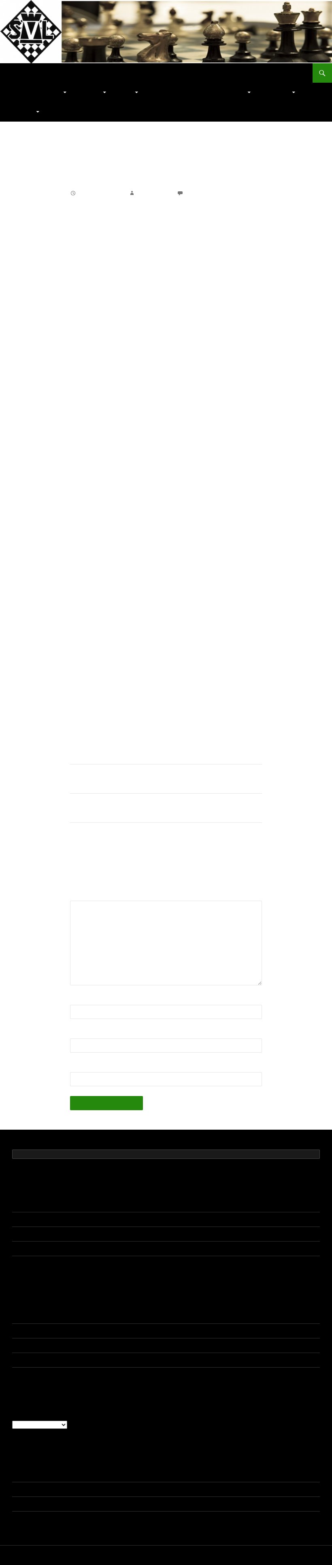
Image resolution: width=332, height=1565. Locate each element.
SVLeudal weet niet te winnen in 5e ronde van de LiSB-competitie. (96, 1263)
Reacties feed (29, 1504)
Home (19, 92)
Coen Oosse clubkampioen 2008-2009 (122, 779)
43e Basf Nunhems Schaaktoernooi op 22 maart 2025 (133, 1316)
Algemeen (48, 92)
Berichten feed (30, 1489)
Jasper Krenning (33, 1316)
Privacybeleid (27, 1555)
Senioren (88, 92)
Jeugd (124, 92)
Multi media (275, 92)
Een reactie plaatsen (213, 193)
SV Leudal (29, 73)
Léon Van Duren (33, 1330)
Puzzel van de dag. (172, 92)
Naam (81, 999)
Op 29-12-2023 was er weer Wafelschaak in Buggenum (122, 1374)
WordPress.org (31, 1518)
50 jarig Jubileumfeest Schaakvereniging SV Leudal (78, 1219)
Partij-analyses (225, 92)
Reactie (83, 895)
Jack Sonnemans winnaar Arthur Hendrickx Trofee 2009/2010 (153, 808)
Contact (23, 111)
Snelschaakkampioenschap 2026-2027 (62, 1204)
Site (75, 1067)
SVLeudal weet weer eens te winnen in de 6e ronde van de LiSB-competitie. (110, 1248)
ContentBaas (153, 193)
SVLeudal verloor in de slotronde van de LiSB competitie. (85, 1234)
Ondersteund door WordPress (81, 1555)
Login (19, 1474)
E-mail (81, 1033)
